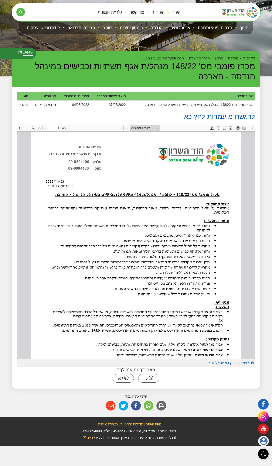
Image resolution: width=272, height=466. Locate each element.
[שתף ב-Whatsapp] (148, 405)
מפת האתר (153, 424)
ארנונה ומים (179, 27)
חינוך (243, 27)
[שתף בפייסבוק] (136, 405)
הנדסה (156, 27)
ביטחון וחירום (131, 27)
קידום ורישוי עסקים (43, 27)
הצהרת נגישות (108, 424)
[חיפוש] (20, 12)
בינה (88, 438)
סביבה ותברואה (81, 27)
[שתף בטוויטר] (123, 405)
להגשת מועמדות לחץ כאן (218, 116)
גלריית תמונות (110, 12)
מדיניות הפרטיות (131, 424)
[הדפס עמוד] (161, 405)
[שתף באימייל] (110, 405)
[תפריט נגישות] (263, 454)
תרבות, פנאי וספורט (214, 27)
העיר (176, 12)
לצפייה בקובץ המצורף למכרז (229, 363)
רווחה (107, 27)
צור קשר (136, 12)
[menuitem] (173, 12)
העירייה (158, 12)
